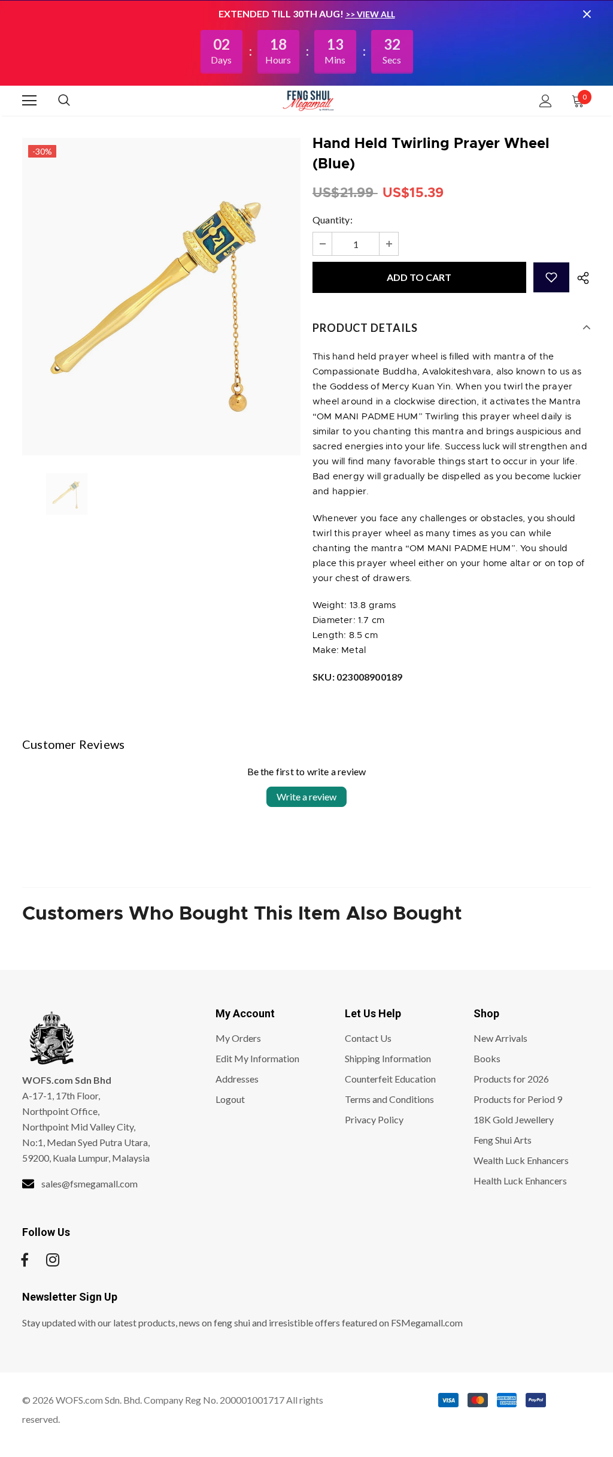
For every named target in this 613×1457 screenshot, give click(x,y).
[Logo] (308, 100)
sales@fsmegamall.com (89, 1183)
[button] (551, 277)
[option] (161, 296)
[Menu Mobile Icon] (29, 100)
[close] (587, 14)
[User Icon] (545, 101)
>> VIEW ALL (370, 14)
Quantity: (332, 219)
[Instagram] (52, 1260)
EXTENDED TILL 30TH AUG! (282, 13)
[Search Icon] (76, 101)
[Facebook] (24, 1260)
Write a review (306, 796)
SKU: (357, 676)
